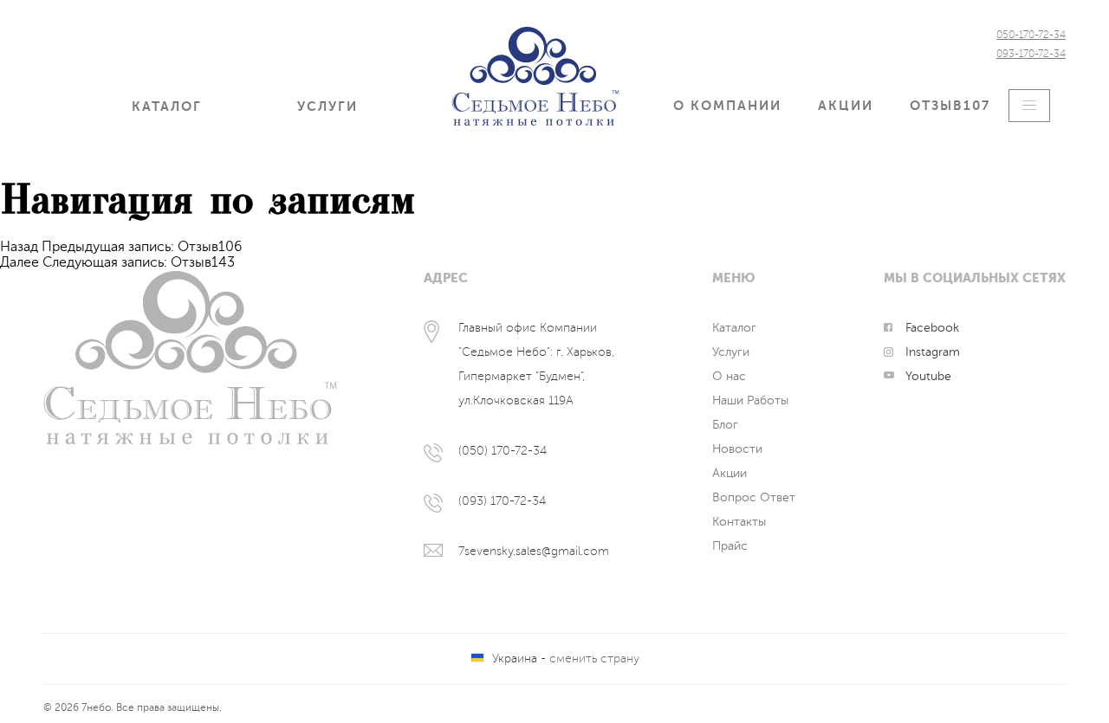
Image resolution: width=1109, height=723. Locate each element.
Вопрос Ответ (753, 497)
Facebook (932, 327)
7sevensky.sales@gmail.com (533, 551)
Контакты (739, 521)
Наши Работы (750, 400)
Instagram (932, 351)
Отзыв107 (950, 105)
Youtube (928, 376)
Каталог (167, 106)
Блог (725, 424)
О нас (729, 376)
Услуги (327, 106)
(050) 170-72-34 (502, 450)
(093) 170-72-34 (502, 500)
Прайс (730, 545)
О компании (727, 105)
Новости (737, 448)
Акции (845, 105)
